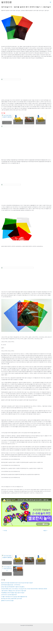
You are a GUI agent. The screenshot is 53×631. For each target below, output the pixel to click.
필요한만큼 (6, 2)
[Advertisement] (26, 69)
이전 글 (5, 530)
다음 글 (45, 530)
